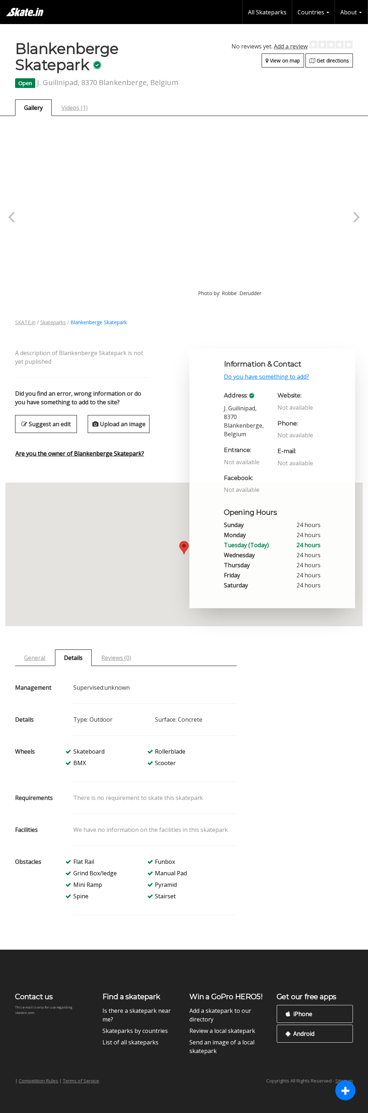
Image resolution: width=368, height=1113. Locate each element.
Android (303, 1034)
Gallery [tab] (33, 108)
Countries (312, 12)
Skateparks (53, 322)
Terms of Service (81, 1080)
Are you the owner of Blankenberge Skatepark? (79, 453)
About (349, 12)
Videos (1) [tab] (74, 108)
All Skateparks (267, 12)
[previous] (13, 217)
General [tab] (34, 658)
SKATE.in (25, 322)
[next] (355, 217)
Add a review (291, 46)
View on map (284, 60)
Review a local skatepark (222, 1031)
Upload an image (122, 424)
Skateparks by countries (135, 1031)
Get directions (332, 60)
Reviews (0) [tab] (116, 658)
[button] (184, 547)
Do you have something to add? (266, 377)
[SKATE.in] (24, 12)
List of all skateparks (130, 1042)
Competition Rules (38, 1080)
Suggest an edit (49, 424)
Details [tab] (73, 658)
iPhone (302, 1014)
